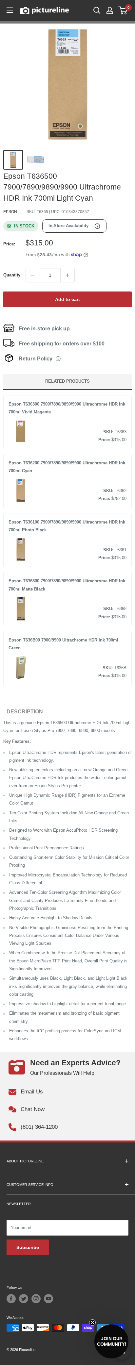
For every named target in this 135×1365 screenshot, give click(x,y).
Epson (10, 211)
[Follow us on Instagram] (36, 1298)
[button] (111, 1341)
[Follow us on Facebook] (11, 1298)
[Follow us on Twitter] (23, 1298)
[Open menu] (10, 10)
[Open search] (97, 10)
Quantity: (12, 275)
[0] (123, 10)
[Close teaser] (92, 1322)
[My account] (109, 10)
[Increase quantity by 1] (67, 275)
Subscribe (27, 1247)
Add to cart (67, 299)
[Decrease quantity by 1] (33, 275)
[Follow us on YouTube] (48, 1298)
